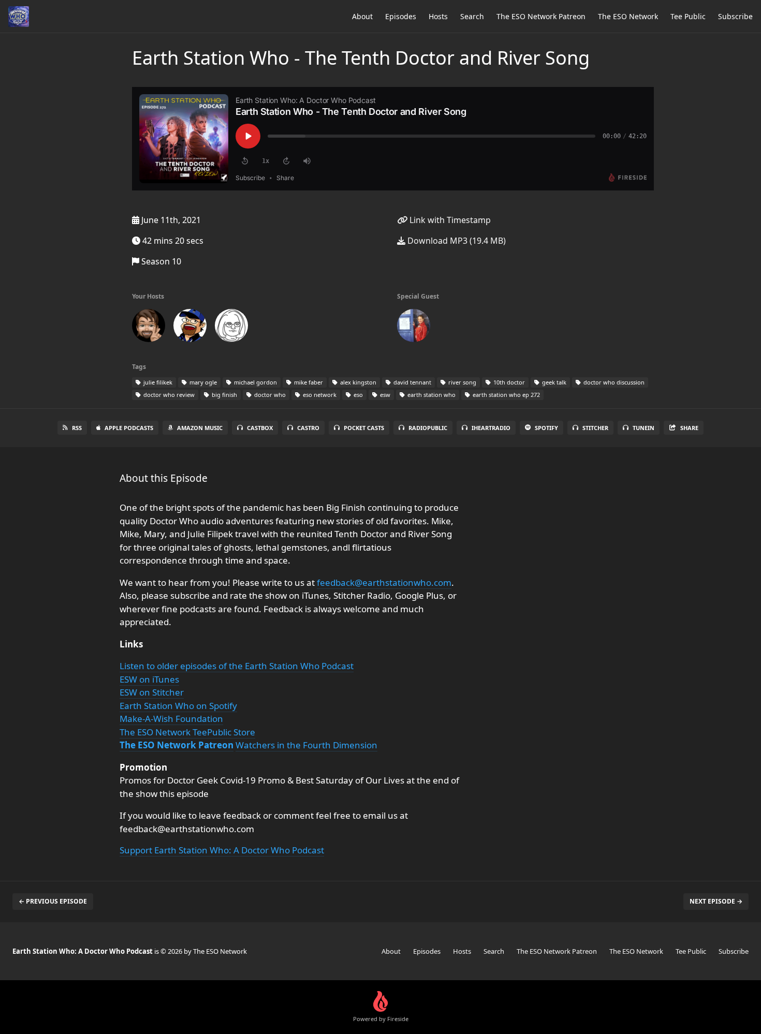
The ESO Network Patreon (541, 16)
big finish (223, 394)
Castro (308, 428)
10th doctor (508, 382)
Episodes (400, 16)
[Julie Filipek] (413, 327)
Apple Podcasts (129, 428)
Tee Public (688, 16)
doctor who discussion (613, 382)
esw (384, 394)
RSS (77, 428)
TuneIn (643, 428)
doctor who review (168, 394)
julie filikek (157, 382)
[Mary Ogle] (231, 327)
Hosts (438, 16)
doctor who (269, 394)
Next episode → (716, 901)
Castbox (260, 428)
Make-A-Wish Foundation (171, 719)
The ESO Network (628, 16)
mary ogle (202, 382)
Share (689, 428)
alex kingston (357, 382)
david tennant (411, 382)
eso (357, 394)
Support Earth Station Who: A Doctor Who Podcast (222, 850)
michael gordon (254, 382)
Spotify (546, 428)
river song (461, 382)
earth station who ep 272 (505, 394)
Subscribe (735, 16)
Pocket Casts (364, 428)
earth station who (431, 394)
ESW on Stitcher (152, 692)
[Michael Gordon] (190, 327)
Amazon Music (200, 428)
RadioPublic (427, 428)
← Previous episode (53, 901)
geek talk (553, 382)
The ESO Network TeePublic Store (187, 732)
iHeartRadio (491, 428)
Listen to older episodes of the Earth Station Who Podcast (237, 666)
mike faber (307, 382)
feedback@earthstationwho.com (384, 582)
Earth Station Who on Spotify (178, 706)
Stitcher (595, 428)
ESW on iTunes (149, 679)
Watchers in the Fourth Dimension (306, 745)
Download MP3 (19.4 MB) (455, 240)
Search (472, 16)
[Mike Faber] (148, 327)
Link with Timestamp (449, 220)
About (362, 16)
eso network (318, 394)
